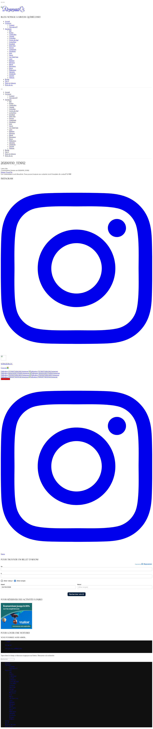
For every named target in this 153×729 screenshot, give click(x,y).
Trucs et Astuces (10, 83)
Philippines (12, 70)
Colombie (12, 38)
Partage (3, 172)
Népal (11, 64)
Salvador (12, 72)
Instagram (8, 645)
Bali (10, 31)
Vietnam (11, 77)
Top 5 (7, 81)
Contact (11, 25)
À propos (8, 23)
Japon (11, 55)
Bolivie (11, 33)
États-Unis (12, 46)
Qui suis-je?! (13, 27)
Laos (10, 59)
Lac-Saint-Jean (13, 57)
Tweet (8, 172)
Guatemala (12, 49)
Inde (10, 53)
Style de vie (9, 85)
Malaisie (11, 61)
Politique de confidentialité (13, 648)
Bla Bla (7, 79)
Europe (11, 48)
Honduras (12, 51)
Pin (11, 172)
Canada (11, 36)
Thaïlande (12, 74)
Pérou (11, 68)
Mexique (12, 62)
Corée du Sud (13, 40)
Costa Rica (12, 42)
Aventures (8, 29)
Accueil (7, 21)
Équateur (12, 44)
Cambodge (12, 34)
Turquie (11, 76)
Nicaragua (12, 66)
